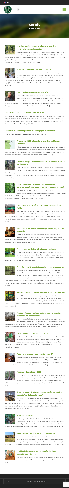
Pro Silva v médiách (25, 415)
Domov (33, 28)
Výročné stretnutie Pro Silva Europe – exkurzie (36, 249)
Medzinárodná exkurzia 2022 (29, 372)
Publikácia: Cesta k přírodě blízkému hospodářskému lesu (41, 292)
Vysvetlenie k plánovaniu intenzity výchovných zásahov (40, 267)
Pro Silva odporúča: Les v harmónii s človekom (25, 112)
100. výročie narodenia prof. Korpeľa (32, 92)
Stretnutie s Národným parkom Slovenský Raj (36, 433)
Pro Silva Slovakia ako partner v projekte (34, 69)
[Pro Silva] (7, 9)
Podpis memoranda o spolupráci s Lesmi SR (35, 354)
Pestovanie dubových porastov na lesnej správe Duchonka (30, 130)
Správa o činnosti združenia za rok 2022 (33, 333)
